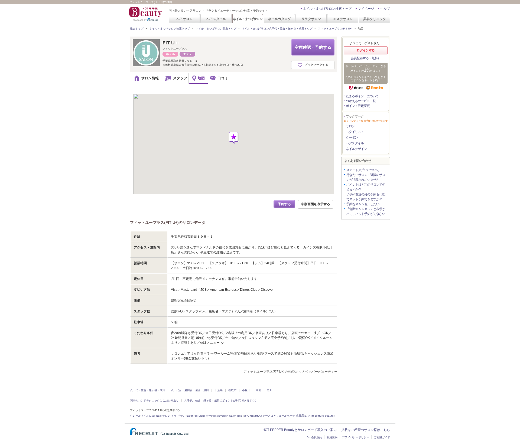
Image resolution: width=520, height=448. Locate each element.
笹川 (269, 390)
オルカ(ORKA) (253, 415)
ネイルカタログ (279, 19)
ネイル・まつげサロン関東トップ (216, 28)
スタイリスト (355, 132)
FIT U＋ (171, 42)
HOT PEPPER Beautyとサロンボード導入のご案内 (299, 430)
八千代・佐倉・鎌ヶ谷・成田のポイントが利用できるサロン (221, 400)
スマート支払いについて (362, 170)
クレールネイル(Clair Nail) (145, 415)
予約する (284, 204)
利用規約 (332, 437)
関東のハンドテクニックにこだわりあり (154, 400)
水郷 (258, 390)
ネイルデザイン (356, 149)
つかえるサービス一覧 (361, 101)
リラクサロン (311, 19)
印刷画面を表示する (315, 204)
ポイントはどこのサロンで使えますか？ (365, 187)
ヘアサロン (184, 19)
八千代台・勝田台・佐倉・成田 (190, 390)
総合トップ (137, 28)
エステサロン (343, 19)
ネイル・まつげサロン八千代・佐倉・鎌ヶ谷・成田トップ (277, 28)
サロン (350, 126)
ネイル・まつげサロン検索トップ (327, 9)
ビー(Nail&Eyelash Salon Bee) (224, 415)
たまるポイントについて (362, 96)
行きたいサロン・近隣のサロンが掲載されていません (365, 177)
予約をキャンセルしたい (362, 204)
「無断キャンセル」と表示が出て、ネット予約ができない (365, 211)
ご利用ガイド (382, 437)
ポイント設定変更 (358, 106)
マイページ (366, 9)
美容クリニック (374, 19)
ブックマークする (316, 64)
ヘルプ (385, 9)
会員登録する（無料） (366, 58)
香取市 (232, 390)
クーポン (352, 137)
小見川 (246, 390)
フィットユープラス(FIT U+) (335, 28)
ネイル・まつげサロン (247, 19)
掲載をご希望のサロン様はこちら (365, 430)
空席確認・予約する (313, 47)
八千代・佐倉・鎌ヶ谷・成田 (147, 390)
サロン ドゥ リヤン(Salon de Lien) (183, 415)
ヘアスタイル (216, 19)
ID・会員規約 (314, 437)
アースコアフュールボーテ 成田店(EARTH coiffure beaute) (298, 415)
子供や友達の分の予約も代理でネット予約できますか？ (365, 196)
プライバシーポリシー (355, 437)
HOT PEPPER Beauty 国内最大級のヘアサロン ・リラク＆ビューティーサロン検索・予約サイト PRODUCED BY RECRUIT (146, 14)
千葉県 (218, 390)
